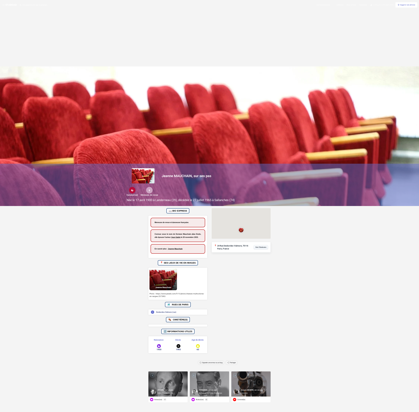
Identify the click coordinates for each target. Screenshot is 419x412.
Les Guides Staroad (323, 5)
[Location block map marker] (241, 230)
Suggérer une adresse (407, 5)
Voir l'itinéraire (260, 247)
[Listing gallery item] (163, 279)
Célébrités (339, 5)
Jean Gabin (175, 237)
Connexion (376, 5)
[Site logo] (10, 5)
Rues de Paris (351, 5)
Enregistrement (388, 5)
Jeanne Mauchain (175, 249)
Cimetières (363, 5)
